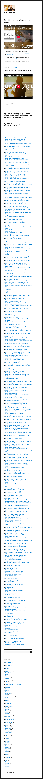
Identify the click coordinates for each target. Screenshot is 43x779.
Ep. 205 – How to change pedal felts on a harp (14, 359)
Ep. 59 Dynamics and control (11, 575)
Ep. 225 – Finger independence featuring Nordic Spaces (16, 321)
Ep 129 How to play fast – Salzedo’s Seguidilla (14, 489)
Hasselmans (7, 716)
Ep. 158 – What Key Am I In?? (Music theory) (14, 439)
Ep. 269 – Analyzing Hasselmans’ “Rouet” (14, 232)
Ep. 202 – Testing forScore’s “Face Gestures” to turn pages (17, 364)
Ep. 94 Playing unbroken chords (12, 536)
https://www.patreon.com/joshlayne (12, 63)
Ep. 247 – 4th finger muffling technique (13, 274)
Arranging (7, 668)
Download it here (15, 58)
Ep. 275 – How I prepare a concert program (14, 219)
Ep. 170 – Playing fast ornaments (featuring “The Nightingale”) (18, 419)
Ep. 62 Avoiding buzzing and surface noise (14, 571)
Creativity (7, 685)
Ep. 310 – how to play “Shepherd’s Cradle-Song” (15, 152)
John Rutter (7, 726)
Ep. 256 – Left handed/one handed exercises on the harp (17, 256)
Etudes (6, 694)
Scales (6, 754)
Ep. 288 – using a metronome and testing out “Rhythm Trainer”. (18, 197)
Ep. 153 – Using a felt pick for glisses (12, 447)
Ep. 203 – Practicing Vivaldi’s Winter (12, 362)
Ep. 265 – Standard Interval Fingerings (13, 238)
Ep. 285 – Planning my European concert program (15, 202)
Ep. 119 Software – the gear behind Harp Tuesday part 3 (16, 505)
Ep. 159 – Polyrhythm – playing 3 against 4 (14, 438)
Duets (6, 688)
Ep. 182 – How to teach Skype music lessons (14, 397)
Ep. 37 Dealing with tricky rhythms (12, 603)
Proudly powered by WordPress (15, 775)
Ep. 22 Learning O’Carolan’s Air (11, 620)
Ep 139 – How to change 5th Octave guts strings (15, 470)
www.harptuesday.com (9, 772)
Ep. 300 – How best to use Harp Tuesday (13, 169)
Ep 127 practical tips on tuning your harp (13, 492)
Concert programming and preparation (13, 684)
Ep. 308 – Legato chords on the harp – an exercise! (15, 156)
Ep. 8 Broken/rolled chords (10, 634)
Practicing (7, 745)
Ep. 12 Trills (7, 628)
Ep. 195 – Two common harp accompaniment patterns (16, 375)
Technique (7, 757)
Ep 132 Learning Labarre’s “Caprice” (12, 483)
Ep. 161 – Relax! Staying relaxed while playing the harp (16, 434)
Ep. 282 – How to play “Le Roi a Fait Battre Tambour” (16, 206)
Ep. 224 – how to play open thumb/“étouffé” (14, 323)
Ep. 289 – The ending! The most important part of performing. (18, 196)
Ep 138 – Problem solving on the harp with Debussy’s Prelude (18, 472)
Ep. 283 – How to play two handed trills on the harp (16, 204)
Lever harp (7, 729)
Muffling (7, 738)
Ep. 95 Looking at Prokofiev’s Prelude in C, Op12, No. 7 (16, 534)
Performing (7, 744)
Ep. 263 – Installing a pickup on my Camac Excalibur (16, 242)
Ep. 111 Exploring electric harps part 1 (13, 517)
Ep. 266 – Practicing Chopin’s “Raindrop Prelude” (15, 237)
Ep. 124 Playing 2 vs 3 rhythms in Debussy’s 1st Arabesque (17, 496)
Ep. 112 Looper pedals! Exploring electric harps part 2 (16, 515)
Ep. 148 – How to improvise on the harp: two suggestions (17, 453)
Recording (7, 748)
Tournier (7, 761)
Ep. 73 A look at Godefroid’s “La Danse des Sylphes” (16, 555)
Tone (6, 760)
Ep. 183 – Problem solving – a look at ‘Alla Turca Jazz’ (16, 396)
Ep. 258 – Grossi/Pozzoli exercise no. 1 (13, 251)
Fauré (6, 697)
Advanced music (8, 664)
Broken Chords (8, 675)
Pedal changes (8, 739)
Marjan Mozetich (8, 732)
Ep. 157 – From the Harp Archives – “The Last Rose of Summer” (18, 441)
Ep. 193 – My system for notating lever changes (15, 380)
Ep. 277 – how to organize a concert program (14, 216)
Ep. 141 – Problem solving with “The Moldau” (14, 467)
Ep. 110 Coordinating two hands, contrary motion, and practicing (18, 518)
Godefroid (7, 709)
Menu (36, 9)
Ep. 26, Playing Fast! (9, 616)
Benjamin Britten (9, 671)
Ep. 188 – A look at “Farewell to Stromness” (14, 388)
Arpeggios (7, 666)
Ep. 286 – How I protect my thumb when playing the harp (17, 200)
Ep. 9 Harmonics (8, 632)
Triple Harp (7, 766)
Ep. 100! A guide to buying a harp (12, 526)
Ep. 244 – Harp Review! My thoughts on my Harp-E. (16, 280)
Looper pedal (8, 731)
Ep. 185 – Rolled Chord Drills (11, 393)
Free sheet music (21, 103)
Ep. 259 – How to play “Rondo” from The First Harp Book (17, 250)
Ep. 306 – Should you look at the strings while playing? (16, 159)
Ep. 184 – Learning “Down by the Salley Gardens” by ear (17, 394)
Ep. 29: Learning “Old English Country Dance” (15, 610)
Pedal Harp (8, 104)
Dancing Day (8, 687)
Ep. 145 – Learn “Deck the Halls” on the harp (14, 458)
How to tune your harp (10, 719)
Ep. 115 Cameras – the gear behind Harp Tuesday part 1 (16, 511)
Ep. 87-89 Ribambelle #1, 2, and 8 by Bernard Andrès (16, 543)
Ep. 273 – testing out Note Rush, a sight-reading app (16, 222)
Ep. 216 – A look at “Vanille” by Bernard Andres (15, 339)
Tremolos (7, 763)
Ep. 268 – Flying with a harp (11, 234)
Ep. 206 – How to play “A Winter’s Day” (13, 358)
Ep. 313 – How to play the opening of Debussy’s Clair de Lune (17, 146)
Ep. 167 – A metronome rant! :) (11, 423)
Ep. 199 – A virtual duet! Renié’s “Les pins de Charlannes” (17, 369)
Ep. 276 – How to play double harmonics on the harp (16, 218)
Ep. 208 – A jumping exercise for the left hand (14, 353)
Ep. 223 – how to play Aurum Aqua (12, 324)
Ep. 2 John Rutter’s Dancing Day (12, 642)
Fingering (7, 700)
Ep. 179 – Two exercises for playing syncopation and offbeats (18, 401)
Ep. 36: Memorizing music (10, 604)
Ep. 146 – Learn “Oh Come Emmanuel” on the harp (16, 457)
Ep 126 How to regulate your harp (12, 493)
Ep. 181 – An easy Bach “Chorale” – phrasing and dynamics (17, 399)
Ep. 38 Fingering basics (10, 601)
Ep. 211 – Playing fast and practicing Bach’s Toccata (16, 349)
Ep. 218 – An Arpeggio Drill (10, 336)
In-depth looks (27, 103)
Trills (6, 764)
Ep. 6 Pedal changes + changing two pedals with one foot (17, 636)
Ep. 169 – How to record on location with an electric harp (17, 420)
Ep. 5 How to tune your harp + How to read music (15, 638)
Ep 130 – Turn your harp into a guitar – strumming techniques (18, 488)
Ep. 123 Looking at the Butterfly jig (12, 498)
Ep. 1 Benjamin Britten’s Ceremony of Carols (14, 644)
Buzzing (7, 678)
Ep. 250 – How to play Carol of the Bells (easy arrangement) (17, 267)
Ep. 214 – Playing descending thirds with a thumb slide (16, 343)
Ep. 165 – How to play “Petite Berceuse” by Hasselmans (16, 426)
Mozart (6, 737)
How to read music (9, 718)
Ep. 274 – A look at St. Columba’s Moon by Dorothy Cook (17, 220)
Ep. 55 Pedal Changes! (9, 581)
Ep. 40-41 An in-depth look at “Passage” (13, 599)
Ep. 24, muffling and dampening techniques (14, 617)
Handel (6, 712)
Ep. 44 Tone (7, 596)
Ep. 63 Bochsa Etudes (9, 569)
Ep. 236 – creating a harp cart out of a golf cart (15, 298)
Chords (6, 681)
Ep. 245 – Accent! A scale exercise (12, 279)
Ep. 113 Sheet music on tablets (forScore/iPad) (14, 514)
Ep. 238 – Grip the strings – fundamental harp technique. (17, 293)
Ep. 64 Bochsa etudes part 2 (11, 568)
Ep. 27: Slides (8, 615)
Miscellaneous (8, 735)
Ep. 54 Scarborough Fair (10, 582)
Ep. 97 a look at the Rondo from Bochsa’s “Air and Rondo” (17, 531)
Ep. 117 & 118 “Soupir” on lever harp (12, 507)
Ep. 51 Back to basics (9, 587)
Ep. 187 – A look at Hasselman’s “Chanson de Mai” (15, 390)
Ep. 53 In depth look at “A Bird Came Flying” (14, 584)
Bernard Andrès (8, 672)
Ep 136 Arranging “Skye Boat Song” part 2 (14, 476)
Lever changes (8, 728)
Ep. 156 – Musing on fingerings (11, 442)
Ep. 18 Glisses (8, 625)
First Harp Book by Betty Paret (11, 701)
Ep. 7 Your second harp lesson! (11, 635)
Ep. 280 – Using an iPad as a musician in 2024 (14, 210)
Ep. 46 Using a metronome (10, 593)
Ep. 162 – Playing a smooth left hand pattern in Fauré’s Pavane (18, 432)
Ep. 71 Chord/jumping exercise (11, 558)
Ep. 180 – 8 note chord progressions (12, 400)
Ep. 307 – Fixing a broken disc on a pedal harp (14, 158)
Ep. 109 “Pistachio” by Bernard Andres (13, 520)
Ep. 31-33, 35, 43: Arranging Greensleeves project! (15, 607)
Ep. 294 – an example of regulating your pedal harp (16, 183)
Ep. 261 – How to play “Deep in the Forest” (14, 247)
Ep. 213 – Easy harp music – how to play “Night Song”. (16, 345)
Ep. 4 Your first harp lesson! (11, 639)
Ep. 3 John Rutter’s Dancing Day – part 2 (13, 641)
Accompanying (8, 662)
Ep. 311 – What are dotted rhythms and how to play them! (17, 150)
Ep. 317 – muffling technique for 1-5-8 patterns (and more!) (17, 137)
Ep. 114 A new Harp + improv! (11, 512)
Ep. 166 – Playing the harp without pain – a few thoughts (17, 425)
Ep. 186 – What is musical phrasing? (12, 391)
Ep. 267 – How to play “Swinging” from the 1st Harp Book (17, 235)
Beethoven (7, 669)
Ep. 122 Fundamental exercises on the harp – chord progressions (18, 499)
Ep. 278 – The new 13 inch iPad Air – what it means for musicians (18, 215)
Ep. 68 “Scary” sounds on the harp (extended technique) (17, 562)
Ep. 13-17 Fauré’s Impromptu (11, 626)
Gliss (6, 707)
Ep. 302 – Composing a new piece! (12, 166)
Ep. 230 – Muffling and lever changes (13, 311)
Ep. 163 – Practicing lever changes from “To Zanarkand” (17, 431)
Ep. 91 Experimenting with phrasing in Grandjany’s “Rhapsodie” (18, 540)
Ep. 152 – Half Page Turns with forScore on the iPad (16, 448)
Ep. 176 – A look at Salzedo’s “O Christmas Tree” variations (17, 407)
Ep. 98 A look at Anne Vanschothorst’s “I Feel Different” (17, 530)
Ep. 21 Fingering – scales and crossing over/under (15, 622)
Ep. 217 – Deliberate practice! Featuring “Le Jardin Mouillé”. (17, 337)
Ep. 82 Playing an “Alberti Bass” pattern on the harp (16, 546)
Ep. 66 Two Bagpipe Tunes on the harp (13, 565)
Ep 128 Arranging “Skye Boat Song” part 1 (14, 491)
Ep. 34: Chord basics (9, 606)
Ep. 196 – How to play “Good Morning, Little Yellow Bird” (17, 374)
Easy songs (16, 103)
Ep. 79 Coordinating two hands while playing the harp (16, 550)
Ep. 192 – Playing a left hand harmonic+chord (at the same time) (18, 381)
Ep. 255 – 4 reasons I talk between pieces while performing (17, 257)
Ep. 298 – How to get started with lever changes (15, 174)
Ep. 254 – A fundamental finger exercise (13, 258)
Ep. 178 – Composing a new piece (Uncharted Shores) (16, 403)
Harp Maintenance (9, 715)
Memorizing (7, 734)
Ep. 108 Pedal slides (9, 521)
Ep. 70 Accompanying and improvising (13, 559)
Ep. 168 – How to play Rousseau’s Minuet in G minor (16, 422)
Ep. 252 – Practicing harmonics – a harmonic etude (16, 263)
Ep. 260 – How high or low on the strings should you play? (17, 248)
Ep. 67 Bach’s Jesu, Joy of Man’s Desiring (13, 563)
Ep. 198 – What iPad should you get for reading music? (16, 371)
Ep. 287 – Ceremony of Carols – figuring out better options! (17, 199)
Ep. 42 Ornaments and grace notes (12, 597)
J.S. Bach (7, 725)
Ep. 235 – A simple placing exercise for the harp (15, 299)
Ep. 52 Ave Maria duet (9, 585)
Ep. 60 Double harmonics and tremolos (13, 574)
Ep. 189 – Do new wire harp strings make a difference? (16, 387)
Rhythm (7, 751)
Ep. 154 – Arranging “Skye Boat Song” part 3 (14, 445)
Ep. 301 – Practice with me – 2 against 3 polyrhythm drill (17, 168)
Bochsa (6, 674)
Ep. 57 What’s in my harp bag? (11, 578)
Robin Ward (7, 753)
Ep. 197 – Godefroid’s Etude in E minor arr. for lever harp (17, 372)
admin (5, 103)
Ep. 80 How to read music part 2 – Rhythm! (14, 549)
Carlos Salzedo (8, 680)
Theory (6, 758)
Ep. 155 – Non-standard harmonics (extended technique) (17, 444)
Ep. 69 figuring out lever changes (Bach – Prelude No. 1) (17, 561)
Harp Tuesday (9, 12)
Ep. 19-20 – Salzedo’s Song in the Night (13, 623)
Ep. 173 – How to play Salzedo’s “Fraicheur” (14, 413)
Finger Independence (9, 699)
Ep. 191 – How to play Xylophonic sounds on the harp (16, 383)
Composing (7, 683)
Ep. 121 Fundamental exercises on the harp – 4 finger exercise (18, 501)
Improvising (7, 720)
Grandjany (7, 710)
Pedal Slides (7, 742)
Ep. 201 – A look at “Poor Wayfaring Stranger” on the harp (17, 365)
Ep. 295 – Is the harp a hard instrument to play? (15, 181)
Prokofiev (7, 747)
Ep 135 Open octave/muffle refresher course (14, 477)
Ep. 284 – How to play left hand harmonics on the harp (16, 203)
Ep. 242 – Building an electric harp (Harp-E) (14, 283)
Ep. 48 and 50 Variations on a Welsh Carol (13, 590)
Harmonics (7, 713)
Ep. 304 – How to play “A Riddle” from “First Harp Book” (17, 162)
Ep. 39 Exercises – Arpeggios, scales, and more (15, 600)
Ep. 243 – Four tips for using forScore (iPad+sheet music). (17, 282)
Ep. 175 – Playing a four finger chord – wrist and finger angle (18, 409)
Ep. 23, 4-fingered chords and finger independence (16, 619)
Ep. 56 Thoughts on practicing (11, 580)
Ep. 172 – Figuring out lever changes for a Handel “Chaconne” (18, 415)
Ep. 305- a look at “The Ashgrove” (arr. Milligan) (15, 161)
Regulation (7, 750)
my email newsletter (14, 67)
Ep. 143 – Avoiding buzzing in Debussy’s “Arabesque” (16, 463)
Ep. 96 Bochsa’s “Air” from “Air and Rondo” (14, 533)
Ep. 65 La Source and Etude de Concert (13, 566)
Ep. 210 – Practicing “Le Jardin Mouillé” (13, 350)
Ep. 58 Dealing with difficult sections (13, 577)
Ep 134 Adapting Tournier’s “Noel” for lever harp (15, 479)
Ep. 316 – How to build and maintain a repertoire (15, 139)
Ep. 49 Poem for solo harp (10, 588)
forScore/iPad (8, 703)
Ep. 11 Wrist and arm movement (11, 629)
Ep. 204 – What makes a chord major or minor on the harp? (17, 361)
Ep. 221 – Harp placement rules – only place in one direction (17, 329)
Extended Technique (9, 696)
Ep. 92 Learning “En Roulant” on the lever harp (15, 539)
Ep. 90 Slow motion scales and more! (13, 542)
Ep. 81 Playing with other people (12, 547)
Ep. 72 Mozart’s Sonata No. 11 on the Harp (14, 556)
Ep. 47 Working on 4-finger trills (12, 591)
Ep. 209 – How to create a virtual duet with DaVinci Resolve (17, 352)
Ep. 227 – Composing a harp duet (12, 317)
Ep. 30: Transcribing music (10, 609)
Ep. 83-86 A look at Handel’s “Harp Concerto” (14, 545)
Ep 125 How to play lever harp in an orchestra (14, 495)
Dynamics (7, 690)
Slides (6, 755)
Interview (7, 723)
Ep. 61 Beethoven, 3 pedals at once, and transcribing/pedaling (18, 572)
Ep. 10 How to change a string (11, 631)
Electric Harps (8, 693)
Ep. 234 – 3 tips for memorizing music (13, 301)
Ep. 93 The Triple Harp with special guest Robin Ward (16, 537)
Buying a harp (8, 677)
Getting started (8, 706)
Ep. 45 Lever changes (9, 594)
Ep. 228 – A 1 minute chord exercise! (12, 315)
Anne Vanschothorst (9, 665)
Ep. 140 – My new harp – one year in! (13, 469)
